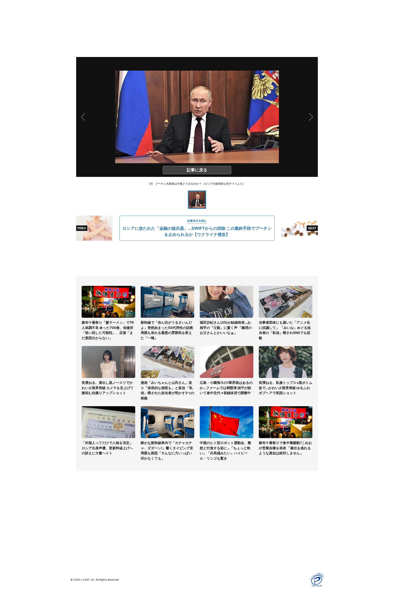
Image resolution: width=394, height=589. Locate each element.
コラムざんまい (81, 513)
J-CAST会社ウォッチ (149, 519)
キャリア (76, 533)
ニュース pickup (82, 519)
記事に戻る (197, 170)
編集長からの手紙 (210, 533)
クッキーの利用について (278, 533)
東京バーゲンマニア (148, 535)
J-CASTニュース (146, 506)
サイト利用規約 (271, 513)
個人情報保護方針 (273, 506)
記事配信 (266, 546)
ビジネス (76, 539)
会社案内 (203, 506)
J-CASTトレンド (146, 513)
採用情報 (203, 513)
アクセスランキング (84, 546)
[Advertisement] (197, 258)
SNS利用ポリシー (273, 519)
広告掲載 (266, 539)
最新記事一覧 (80, 506)
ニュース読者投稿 (210, 526)
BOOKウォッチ (145, 529)
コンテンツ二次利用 (274, 552)
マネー (75, 526)
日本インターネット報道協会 (281, 559)
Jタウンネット (144, 542)
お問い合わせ (206, 519)
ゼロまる (140, 548)
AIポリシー (268, 526)
